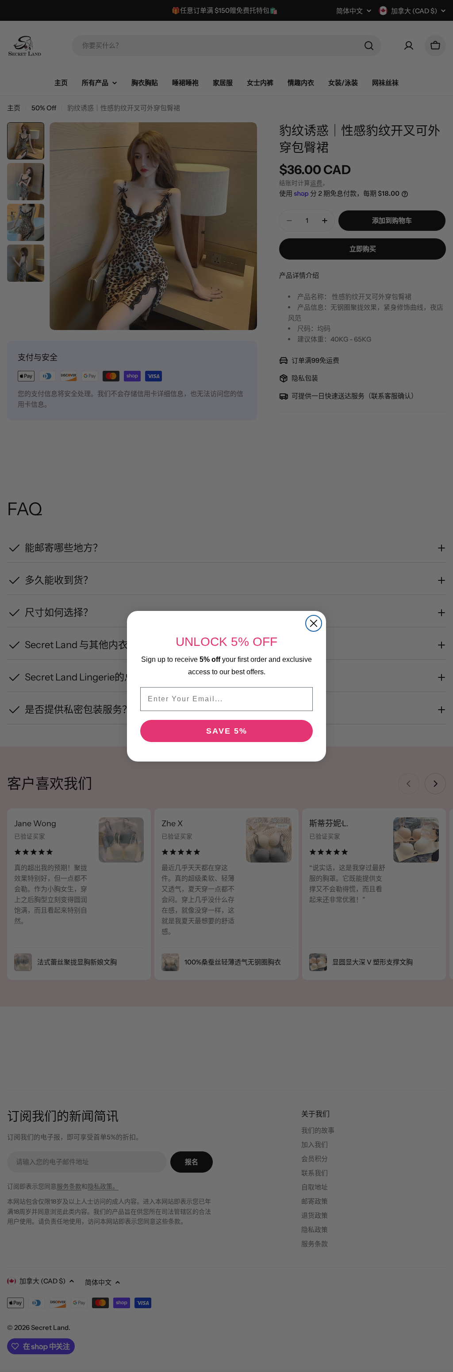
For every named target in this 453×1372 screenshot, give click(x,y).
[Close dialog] (314, 623)
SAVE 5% (226, 731)
